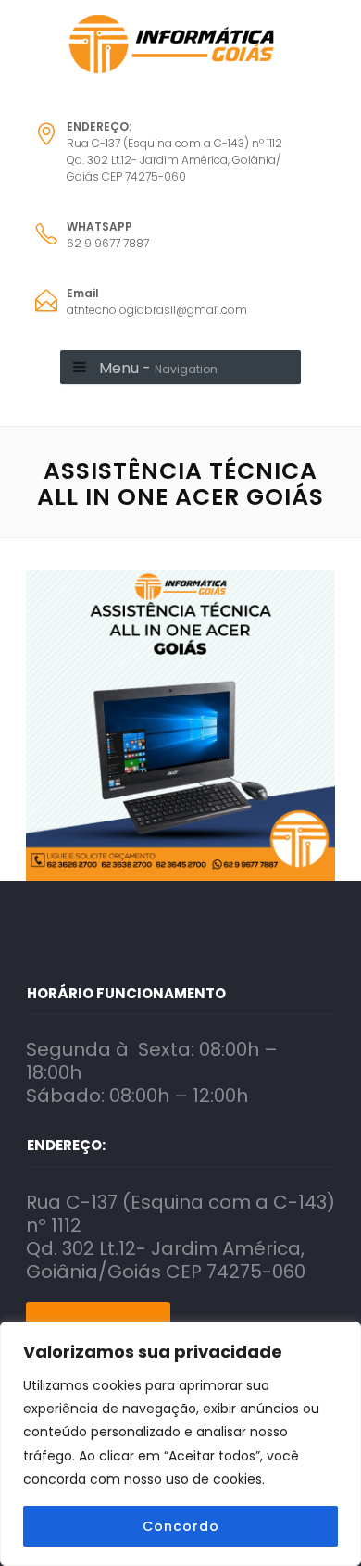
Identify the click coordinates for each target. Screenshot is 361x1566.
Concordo (181, 1526)
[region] (180, 1444)
